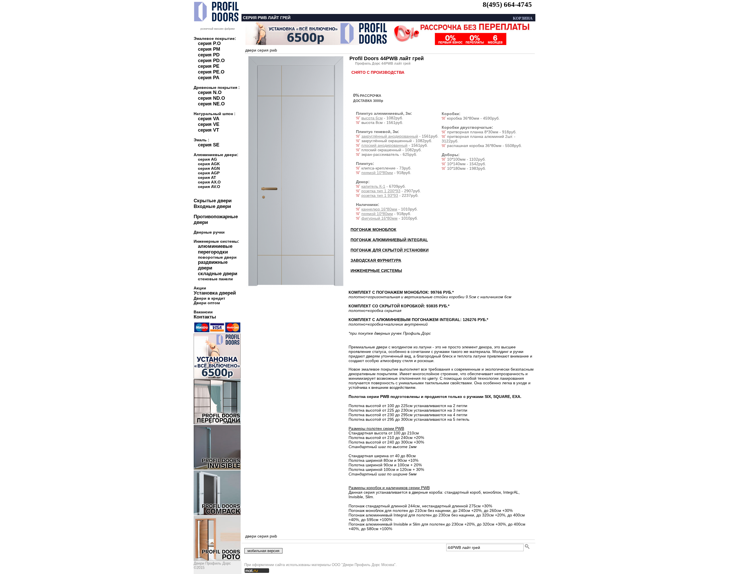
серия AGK (209, 164)
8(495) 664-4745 (507, 4)
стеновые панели (215, 279)
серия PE (208, 66)
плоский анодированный (384, 145)
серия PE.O (211, 72)
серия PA (208, 77)
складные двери (217, 273)
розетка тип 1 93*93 (379, 195)
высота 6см (372, 118)
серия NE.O (211, 104)
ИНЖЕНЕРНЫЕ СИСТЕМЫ (376, 270)
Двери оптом (207, 303)
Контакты (205, 317)
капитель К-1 (373, 186)
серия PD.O (211, 60)
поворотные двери (217, 257)
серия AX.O (209, 182)
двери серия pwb (261, 50)
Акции (200, 288)
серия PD (209, 55)
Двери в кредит (209, 298)
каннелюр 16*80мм (379, 209)
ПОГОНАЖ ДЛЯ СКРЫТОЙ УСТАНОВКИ (390, 250)
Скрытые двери (213, 200)
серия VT (208, 130)
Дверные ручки (209, 232)
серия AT (207, 177)
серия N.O (210, 92)
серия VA (208, 118)
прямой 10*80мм (377, 172)
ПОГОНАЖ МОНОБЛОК (373, 229)
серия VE (208, 124)
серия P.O (209, 43)
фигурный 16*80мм (379, 218)
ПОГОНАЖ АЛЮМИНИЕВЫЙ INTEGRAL (389, 240)
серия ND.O (211, 98)
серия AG (207, 159)
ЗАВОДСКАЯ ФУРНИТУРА (376, 260)
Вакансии (203, 312)
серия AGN (209, 168)
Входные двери (212, 206)
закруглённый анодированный (389, 136)
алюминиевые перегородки (215, 249)
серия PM (209, 49)
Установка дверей (215, 293)
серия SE (208, 145)
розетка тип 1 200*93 (380, 191)
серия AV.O (209, 186)
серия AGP (209, 173)
